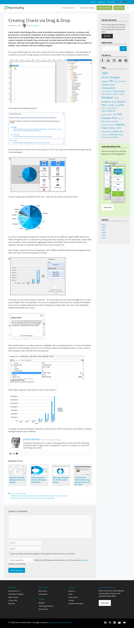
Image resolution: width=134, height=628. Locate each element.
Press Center (73, 597)
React (103, 121)
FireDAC (111, 105)
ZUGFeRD (114, 137)
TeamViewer (43, 594)
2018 (104, 238)
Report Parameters (108, 125)
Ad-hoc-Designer (111, 77)
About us (72, 591)
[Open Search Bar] (128, 7)
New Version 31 (14, 591)
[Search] (123, 48)
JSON (121, 105)
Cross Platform (107, 91)
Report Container (112, 121)
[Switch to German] (125, 2)
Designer (107, 97)
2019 (104, 235)
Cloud (112, 84)
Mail (115, 114)
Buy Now (11, 603)
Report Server (109, 127)
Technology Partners (46, 606)
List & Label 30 (108, 110)
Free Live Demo (104, 8)
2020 (104, 232)
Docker (116, 98)
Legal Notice (101, 2)
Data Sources (107, 94)
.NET (12, 494)
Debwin (116, 94)
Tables (115, 131)
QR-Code (121, 118)
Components (108, 88)
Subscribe (108, 207)
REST (119, 128)
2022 (104, 227)
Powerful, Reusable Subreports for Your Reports (17, 479)
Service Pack (106, 131)
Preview (23, 494)
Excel (114, 101)
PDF (119, 114)
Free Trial (119, 8)
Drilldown (106, 101)
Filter (104, 105)
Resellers (42, 603)
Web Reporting (116, 134)
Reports (120, 124)
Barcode (122, 81)
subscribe (85, 560)
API (111, 81)
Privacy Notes (66, 622)
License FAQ (12, 600)
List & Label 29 (111, 108)
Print (115, 118)
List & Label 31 (107, 114)
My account (110, 2)
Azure (116, 81)
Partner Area (43, 609)
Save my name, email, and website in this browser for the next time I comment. (43, 553)
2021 (104, 230)
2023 (104, 224)
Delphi (122, 94)
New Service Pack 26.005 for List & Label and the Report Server (33, 498)
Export (122, 101)
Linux (103, 108)
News (71, 594)
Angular (105, 81)
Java (116, 105)
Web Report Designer (16, 594)
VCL (121, 131)
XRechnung (106, 137)
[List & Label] (14, 7)
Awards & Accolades (76, 603)
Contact (92, 2)
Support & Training (87, 8)
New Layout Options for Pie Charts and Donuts (61, 479)
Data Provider (119, 91)
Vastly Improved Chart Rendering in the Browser (38, 479)
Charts (17, 494)
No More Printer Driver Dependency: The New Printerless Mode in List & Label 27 (39, 496)
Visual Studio (105, 134)
